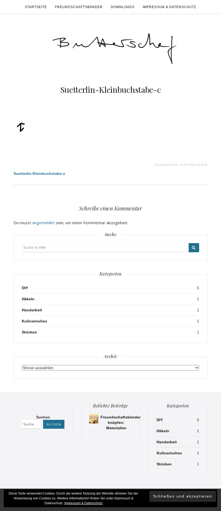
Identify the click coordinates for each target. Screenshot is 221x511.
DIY (25, 288)
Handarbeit (32, 310)
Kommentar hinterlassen (181, 165)
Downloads (122, 7)
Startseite (36, 7)
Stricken (29, 332)
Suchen (43, 417)
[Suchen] (194, 247)
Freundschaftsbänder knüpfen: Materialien (120, 422)
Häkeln (28, 299)
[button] (114, 46)
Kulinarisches (34, 321)
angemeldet (43, 222)
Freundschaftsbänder (79, 7)
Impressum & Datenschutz (169, 7)
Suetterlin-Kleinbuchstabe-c (110, 89)
